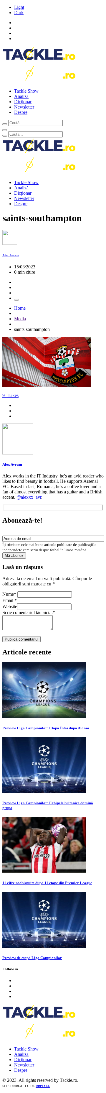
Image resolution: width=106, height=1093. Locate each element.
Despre (20, 112)
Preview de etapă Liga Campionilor (32, 958)
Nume (9, 594)
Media (20, 318)
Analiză (21, 96)
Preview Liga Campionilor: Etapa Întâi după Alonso (45, 728)
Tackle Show (26, 90)
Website (9, 606)
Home (20, 308)
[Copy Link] (16, 300)
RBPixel (43, 1086)
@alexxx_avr (28, 497)
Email (9, 600)
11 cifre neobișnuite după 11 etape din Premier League (47, 883)
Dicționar (23, 101)
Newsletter (24, 106)
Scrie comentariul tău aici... (28, 612)
